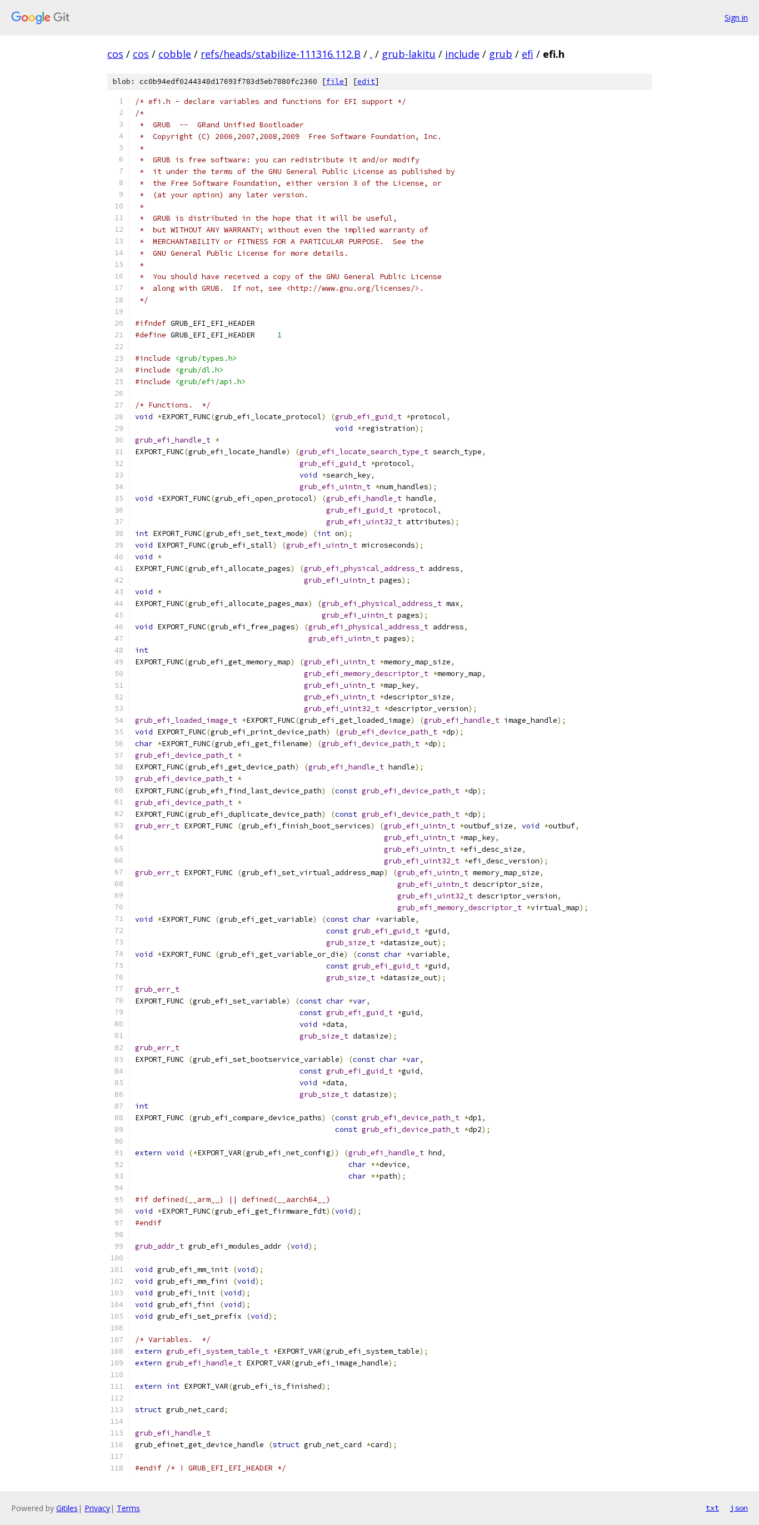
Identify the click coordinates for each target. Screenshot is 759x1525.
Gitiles (67, 1508)
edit (366, 81)
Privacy (97, 1508)
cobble (174, 54)
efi (527, 54)
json (739, 1508)
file (335, 81)
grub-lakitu (409, 54)
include (462, 54)
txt (712, 1508)
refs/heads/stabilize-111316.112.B (281, 54)
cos (115, 54)
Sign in (736, 17)
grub (500, 54)
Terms (128, 1508)
